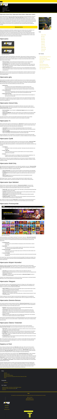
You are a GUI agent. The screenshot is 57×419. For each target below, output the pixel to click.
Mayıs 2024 (43, 39)
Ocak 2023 (43, 44)
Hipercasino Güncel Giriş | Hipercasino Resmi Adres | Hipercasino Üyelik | (15, 376)
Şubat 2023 (43, 42)
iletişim (3, 11)
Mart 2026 (43, 36)
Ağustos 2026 (43, 34)
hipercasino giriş (6, 409)
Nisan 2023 (43, 41)
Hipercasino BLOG (7, 374)
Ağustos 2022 (43, 47)
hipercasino (7, 407)
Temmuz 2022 (43, 49)
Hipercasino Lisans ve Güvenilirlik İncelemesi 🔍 (9, 388)
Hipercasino (41, 62)
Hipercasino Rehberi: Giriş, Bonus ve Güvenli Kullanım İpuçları (11, 387)
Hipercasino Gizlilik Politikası (6, 10)
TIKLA (1, 1)
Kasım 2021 (43, 50)
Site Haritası (7, 405)
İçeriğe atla (2, 2)
